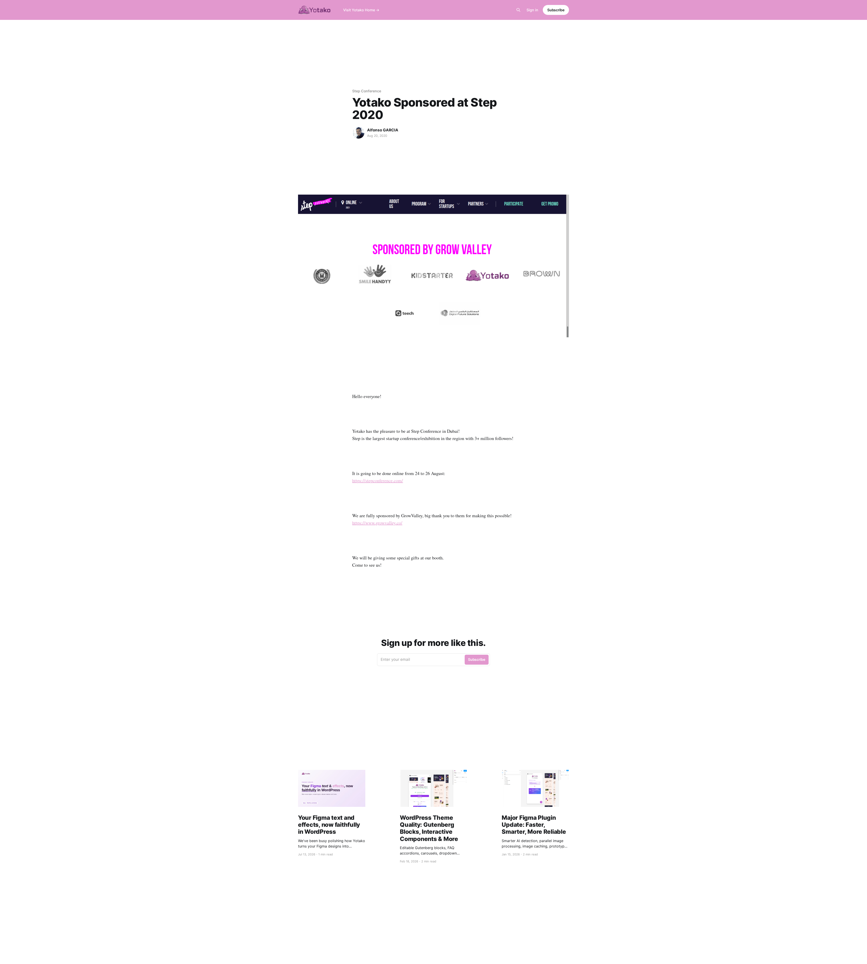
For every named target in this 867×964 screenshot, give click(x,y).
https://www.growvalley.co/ (377, 523)
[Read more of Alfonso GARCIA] (358, 132)
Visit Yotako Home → (361, 10)
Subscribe (555, 10)
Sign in (532, 10)
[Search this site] (518, 10)
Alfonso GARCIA (382, 130)
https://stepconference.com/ (377, 480)
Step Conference (366, 91)
